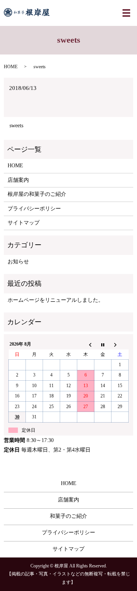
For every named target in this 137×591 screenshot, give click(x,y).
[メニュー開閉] (126, 13)
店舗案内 (18, 180)
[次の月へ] (120, 344)
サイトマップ (24, 223)
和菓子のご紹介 (68, 516)
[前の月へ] (85, 344)
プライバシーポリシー (34, 208)
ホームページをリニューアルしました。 (56, 300)
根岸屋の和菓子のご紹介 (37, 194)
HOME (11, 66)
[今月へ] (103, 344)
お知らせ (18, 261)
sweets (16, 125)
